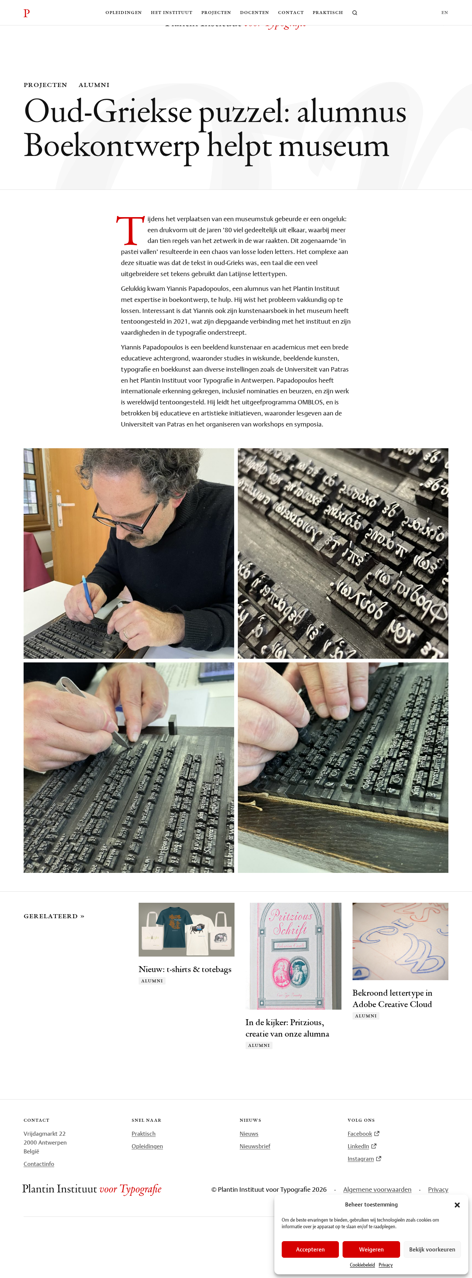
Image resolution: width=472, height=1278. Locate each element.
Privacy (386, 1265)
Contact (291, 12)
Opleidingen (123, 12)
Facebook (360, 1133)
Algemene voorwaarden (377, 1189)
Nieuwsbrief (255, 1146)
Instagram (361, 1158)
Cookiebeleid (362, 1265)
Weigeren (371, 1249)
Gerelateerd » (54, 915)
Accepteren (310, 1249)
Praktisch (328, 12)
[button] (457, 1205)
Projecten (216, 12)
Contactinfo (39, 1163)
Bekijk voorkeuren (432, 1249)
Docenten (254, 12)
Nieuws (249, 1133)
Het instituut (171, 12)
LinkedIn (358, 1146)
